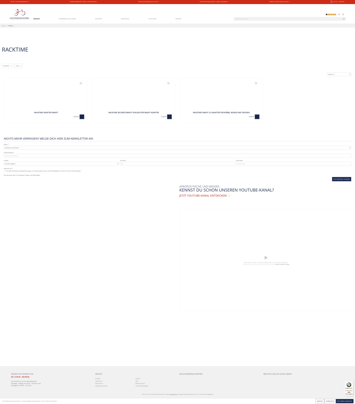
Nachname (239, 160)
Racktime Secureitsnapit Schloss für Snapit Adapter (134, 113)
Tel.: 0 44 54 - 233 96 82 (20, 377)
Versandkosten (173, 394)
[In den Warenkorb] (82, 116)
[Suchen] (344, 19)
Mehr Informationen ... (52, 401)
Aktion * (6, 144)
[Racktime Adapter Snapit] (46, 95)
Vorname (123, 160)
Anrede (6, 160)
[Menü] (352, 382)
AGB (53, 171)
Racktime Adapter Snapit (46, 113)
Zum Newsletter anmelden (341, 179)
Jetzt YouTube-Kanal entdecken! (203, 195)
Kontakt (97, 378)
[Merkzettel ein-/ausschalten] (81, 83)
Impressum (98, 381)
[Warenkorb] (346, 13)
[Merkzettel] (339, 14)
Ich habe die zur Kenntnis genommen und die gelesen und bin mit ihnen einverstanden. (43, 171)
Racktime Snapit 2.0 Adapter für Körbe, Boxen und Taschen (221, 113)
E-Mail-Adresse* (9, 152)
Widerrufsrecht (140, 383)
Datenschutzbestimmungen (22, 171)
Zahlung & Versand (101, 386)
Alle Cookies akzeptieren (344, 401)
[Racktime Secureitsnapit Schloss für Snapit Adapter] (134, 95)
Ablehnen (320, 401)
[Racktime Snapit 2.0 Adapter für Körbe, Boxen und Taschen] (221, 95)
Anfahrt (137, 378)
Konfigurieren (330, 401)
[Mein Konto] (343, 14)
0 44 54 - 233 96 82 (338, 1)
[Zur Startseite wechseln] (19, 12)
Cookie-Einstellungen (141, 386)
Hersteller (6, 66)
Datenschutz (99, 383)
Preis (17, 66)
